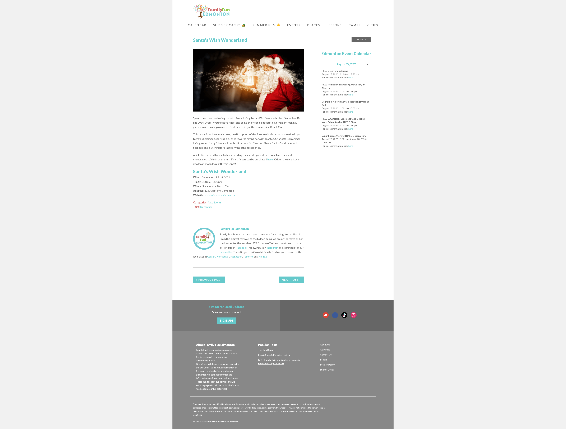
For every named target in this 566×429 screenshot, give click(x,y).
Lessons (334, 25)
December (206, 206)
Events (293, 25)
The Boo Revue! (266, 349)
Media (323, 359)
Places (313, 25)
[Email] (326, 315)
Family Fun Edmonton (234, 229)
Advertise (325, 349)
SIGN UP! (226, 320)
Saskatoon (236, 256)
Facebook (242, 247)
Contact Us (326, 354)
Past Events (214, 202)
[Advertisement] (346, 197)
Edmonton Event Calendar (346, 53)
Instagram (272, 247)
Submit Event (327, 369)
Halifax (263, 256)
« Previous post (209, 279)
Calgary (211, 256)
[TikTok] (344, 315)
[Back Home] (225, 11)
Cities (372, 25)
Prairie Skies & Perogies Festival (274, 354)
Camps (355, 25)
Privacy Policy (327, 364)
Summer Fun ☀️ (266, 25)
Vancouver (223, 256)
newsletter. (226, 252)
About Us (325, 344)
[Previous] (325, 64)
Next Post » (291, 279)
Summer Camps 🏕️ (229, 25)
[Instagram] (354, 315)
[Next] (367, 64)
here (270, 159)
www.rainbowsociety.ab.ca (219, 195)
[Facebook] (335, 315)
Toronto (248, 256)
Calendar (197, 25)
